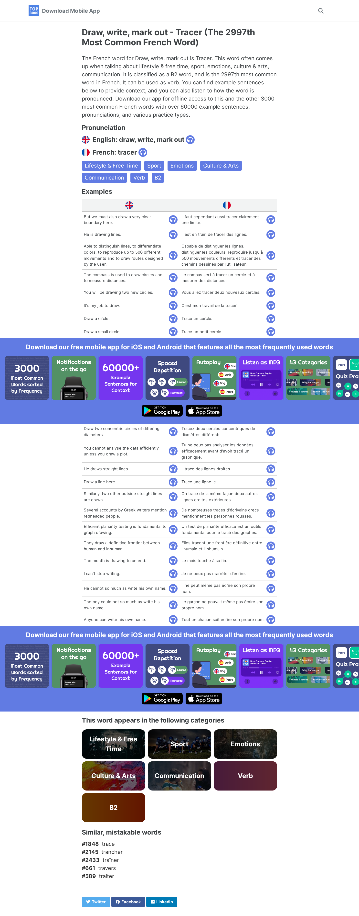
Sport (154, 165)
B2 (158, 177)
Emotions (182, 165)
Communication (104, 177)
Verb (139, 177)
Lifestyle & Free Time (111, 165)
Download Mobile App (71, 11)
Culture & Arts (221, 165)
